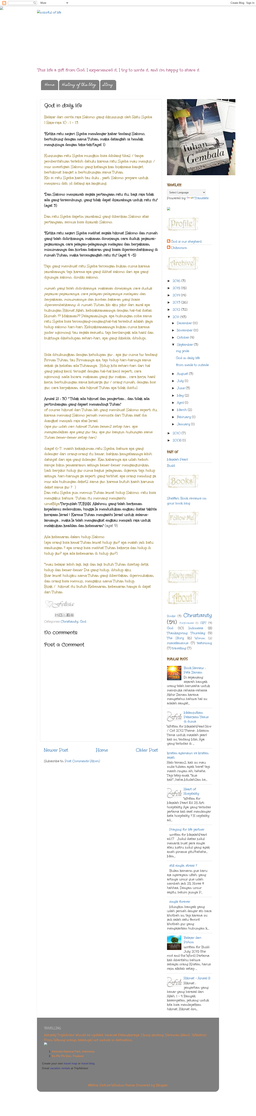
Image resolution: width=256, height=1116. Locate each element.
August (183, 374)
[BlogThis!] (61, 615)
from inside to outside (192, 365)
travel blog (88, 1063)
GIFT (203, 623)
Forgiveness (187, 623)
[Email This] (57, 615)
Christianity (69, 621)
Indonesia (196, 628)
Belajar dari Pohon (192, 940)
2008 (177, 440)
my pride (182, 351)
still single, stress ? (183, 865)
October (183, 337)
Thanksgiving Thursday (186, 633)
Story (108, 85)
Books (171, 616)
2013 (177, 302)
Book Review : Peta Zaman (195, 670)
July (181, 381)
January (184, 424)
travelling (179, 648)
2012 (177, 309)
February (184, 417)
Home (50, 85)
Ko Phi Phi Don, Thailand (68, 1056)
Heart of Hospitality (191, 791)
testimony (204, 643)
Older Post (147, 750)
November (185, 330)
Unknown (179, 248)
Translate (202, 198)
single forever (179, 901)
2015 (177, 288)
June (181, 388)
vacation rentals (60, 1068)
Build (171, 466)
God (83, 621)
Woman (200, 638)
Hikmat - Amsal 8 (197, 978)
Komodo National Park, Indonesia (73, 1051)
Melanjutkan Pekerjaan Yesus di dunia (196, 717)
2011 (176, 317)
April (181, 403)
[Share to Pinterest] (72, 615)
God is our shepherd (186, 241)
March (182, 410)
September (185, 344)
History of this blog (79, 85)
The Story (175, 638)
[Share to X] (64, 615)
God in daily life (188, 358)
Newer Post (56, 750)
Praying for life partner (186, 829)
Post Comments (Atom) (82, 761)
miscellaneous (177, 643)
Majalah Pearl (177, 459)
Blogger (162, 1085)
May (181, 395)
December (185, 323)
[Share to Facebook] (68, 615)
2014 (177, 295)
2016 (177, 281)
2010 (177, 433)
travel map (70, 1063)
